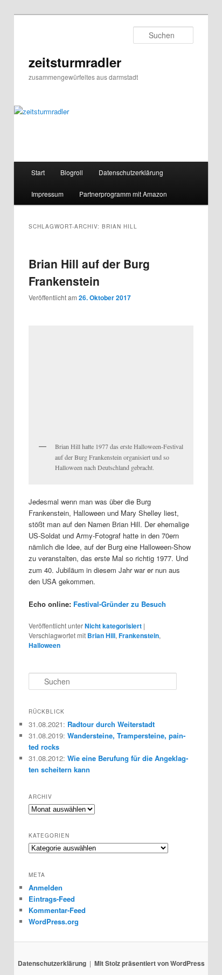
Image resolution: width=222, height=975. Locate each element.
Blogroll (71, 172)
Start (38, 172)
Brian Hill (101, 635)
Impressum (47, 193)
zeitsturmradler (75, 62)
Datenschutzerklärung (131, 172)
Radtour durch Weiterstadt (111, 724)
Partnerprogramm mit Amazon (123, 193)
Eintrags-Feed (52, 899)
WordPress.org (54, 921)
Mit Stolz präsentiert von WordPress (149, 963)
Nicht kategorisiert (113, 626)
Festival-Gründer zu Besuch (119, 604)
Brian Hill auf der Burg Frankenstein (89, 272)
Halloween (44, 645)
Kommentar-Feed (57, 910)
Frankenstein (139, 635)
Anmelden (46, 887)
